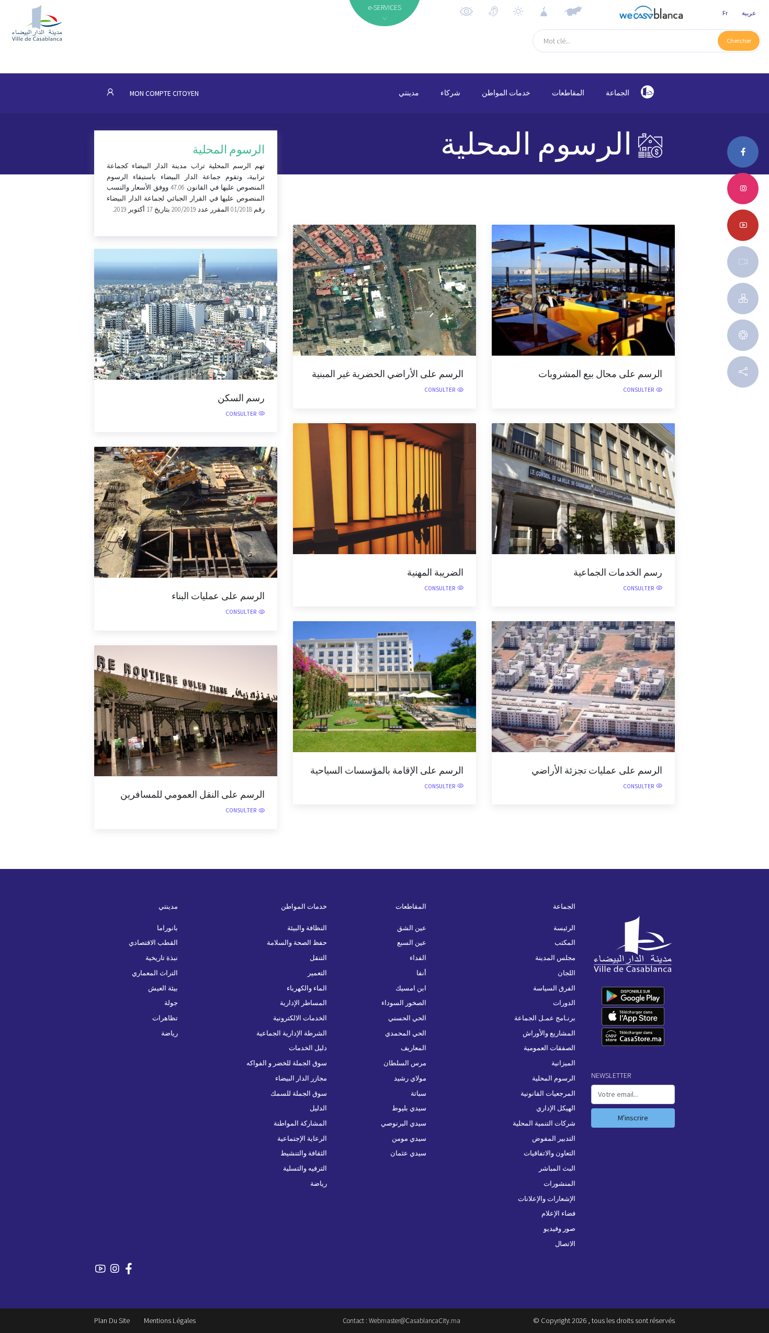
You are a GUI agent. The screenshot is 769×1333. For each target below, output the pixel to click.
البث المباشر (557, 1168)
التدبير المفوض (553, 1138)
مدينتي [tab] (409, 93)
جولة (171, 1002)
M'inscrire (633, 1117)
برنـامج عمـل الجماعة (544, 1017)
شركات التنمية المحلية (544, 1123)
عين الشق (411, 927)
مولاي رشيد (410, 1078)
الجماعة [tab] (617, 93)
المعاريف (413, 1047)
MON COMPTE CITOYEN (163, 93)
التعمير (317, 972)
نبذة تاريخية (161, 957)
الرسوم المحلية (553, 1078)
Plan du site (112, 1320)
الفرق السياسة (554, 988)
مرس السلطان (404, 1063)
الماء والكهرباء (307, 988)
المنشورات (559, 1183)
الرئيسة (564, 927)
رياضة (318, 1183)
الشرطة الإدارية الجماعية (291, 1033)
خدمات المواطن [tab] (506, 93)
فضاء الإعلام (558, 1213)
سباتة (418, 1093)
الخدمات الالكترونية (300, 1017)
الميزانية (563, 1063)
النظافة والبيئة (307, 927)
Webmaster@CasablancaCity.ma (414, 1320)
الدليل (318, 1108)
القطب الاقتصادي (153, 942)
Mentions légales (170, 1320)
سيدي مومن (409, 1138)
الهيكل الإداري (555, 1108)
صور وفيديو (559, 1228)
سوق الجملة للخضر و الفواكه (286, 1063)
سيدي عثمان (408, 1153)
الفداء (418, 957)
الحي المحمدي (405, 1033)
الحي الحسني (407, 1017)
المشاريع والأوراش (549, 1033)
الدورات (564, 1002)
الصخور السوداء (403, 1002)
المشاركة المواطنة (300, 1123)
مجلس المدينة (555, 957)
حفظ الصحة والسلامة (297, 942)
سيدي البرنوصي (403, 1123)
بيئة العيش (163, 988)
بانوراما (167, 927)
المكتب (565, 942)
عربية (749, 13)
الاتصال (565, 1243)
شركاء (450, 93)
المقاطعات (568, 93)
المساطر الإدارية (303, 1002)
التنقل (318, 957)
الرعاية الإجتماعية (302, 1138)
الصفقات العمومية (549, 1047)
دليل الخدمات (308, 1047)
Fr (725, 13)
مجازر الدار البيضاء (301, 1078)
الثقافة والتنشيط (303, 1153)
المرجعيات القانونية (548, 1093)
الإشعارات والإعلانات (546, 1198)
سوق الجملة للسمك (298, 1093)
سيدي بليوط (409, 1108)
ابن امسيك (410, 988)
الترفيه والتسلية (305, 1168)
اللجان (566, 972)
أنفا (421, 972)
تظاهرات (165, 1017)
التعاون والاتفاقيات (549, 1153)
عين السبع (411, 942)
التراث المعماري (155, 972)
